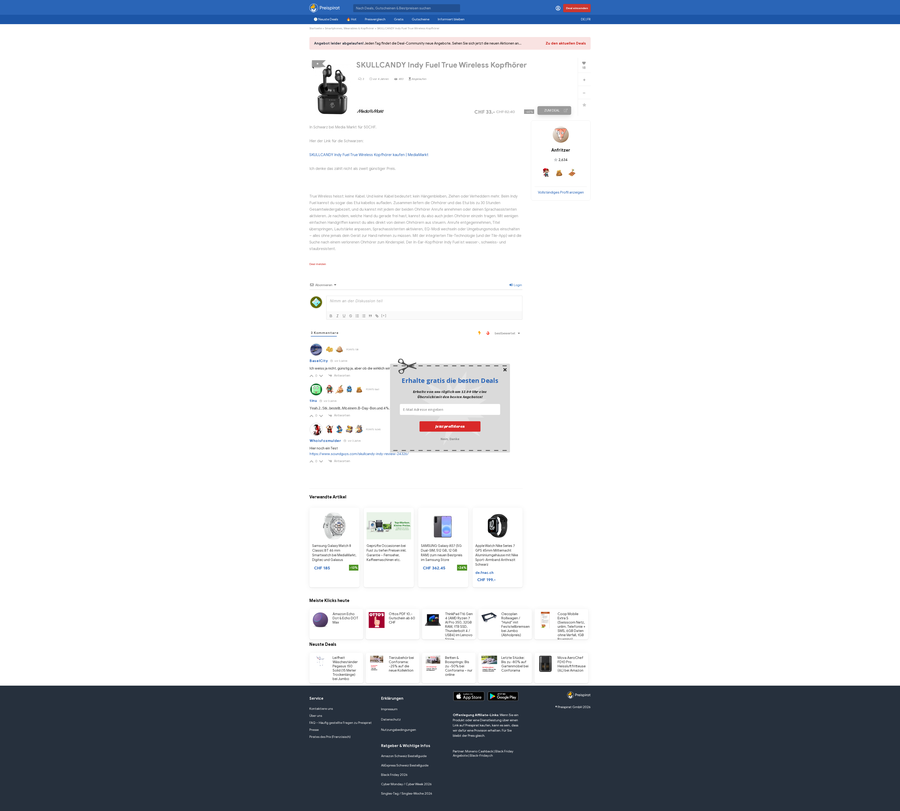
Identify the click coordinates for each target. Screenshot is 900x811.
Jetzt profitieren (450, 426)
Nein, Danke (450, 438)
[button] (450, 380)
